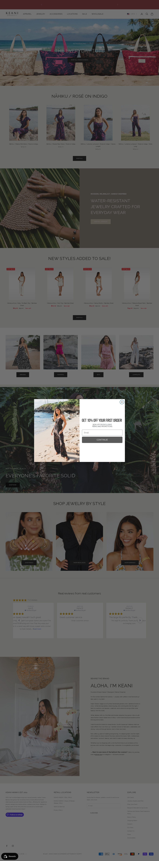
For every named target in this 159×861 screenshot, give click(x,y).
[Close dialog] (122, 402)
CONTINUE (102, 440)
